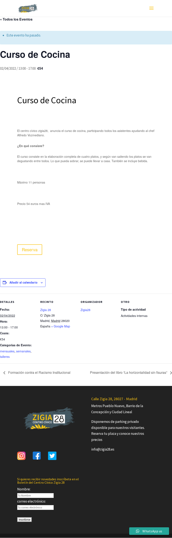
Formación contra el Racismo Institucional (38, 372)
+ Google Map (60, 326)
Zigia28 (85, 310)
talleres (5, 356)
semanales (23, 351)
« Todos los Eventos (16, 19)
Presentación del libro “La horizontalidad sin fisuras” (129, 372)
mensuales (7, 351)
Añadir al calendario (23, 282)
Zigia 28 (45, 310)
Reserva (30, 249)
